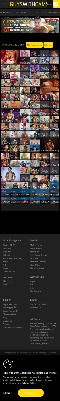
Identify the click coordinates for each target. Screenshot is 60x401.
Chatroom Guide (9, 314)
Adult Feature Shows (38, 255)
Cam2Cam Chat (9, 271)
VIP (4, 265)
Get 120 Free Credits (38, 304)
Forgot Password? (10, 311)
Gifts (32, 288)
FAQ (5, 317)
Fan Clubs (34, 258)
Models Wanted (36, 245)
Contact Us (7, 321)
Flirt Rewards (35, 291)
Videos (5, 262)
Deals (5, 284)
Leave (7, 392)
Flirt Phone (7, 281)
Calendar (6, 255)
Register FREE (9, 245)
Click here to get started (39, 344)
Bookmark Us (35, 308)
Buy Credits (7, 278)
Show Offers (35, 265)
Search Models (36, 248)
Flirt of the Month (37, 268)
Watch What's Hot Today (12, 258)
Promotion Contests (38, 262)
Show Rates (35, 252)
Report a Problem (10, 304)
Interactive (7, 252)
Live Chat (7, 248)
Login (49, 4)
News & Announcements (13, 327)
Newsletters (7, 324)
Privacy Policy (29, 383)
